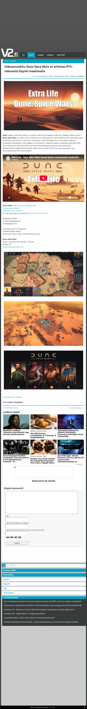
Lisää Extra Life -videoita (12, 210)
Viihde (41, 55)
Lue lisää (51, 707)
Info (5, 588)
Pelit (31, 55)
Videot (50, 55)
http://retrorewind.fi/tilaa (37, 213)
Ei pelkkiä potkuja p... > (76, 408)
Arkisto (6, 579)
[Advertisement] (43, 554)
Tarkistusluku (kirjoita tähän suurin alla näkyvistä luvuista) (25, 530)
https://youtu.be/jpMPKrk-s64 (24, 205)
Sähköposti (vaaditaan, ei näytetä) (17, 523)
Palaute (6, 584)
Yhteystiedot (8, 593)
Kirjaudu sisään (9, 570)
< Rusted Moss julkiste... (11, 408)
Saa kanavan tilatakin (11, 208)
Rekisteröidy (8, 575)
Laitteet (61, 55)
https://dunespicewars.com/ (13, 247)
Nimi (7, 516)
